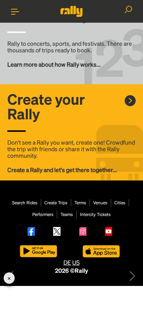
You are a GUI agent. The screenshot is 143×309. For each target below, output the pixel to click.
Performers (43, 214)
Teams (66, 214)
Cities (119, 202)
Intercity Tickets (95, 214)
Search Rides (24, 202)
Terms (80, 202)
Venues (100, 202)
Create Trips (55, 202)
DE (67, 262)
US (76, 262)
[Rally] (71, 11)
